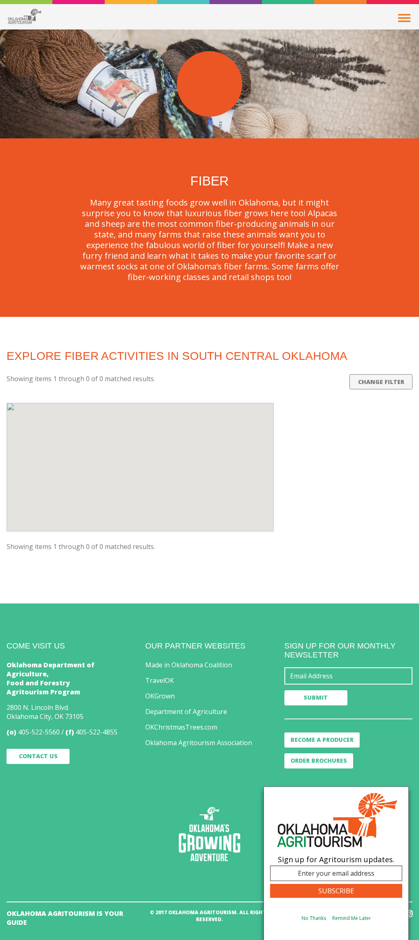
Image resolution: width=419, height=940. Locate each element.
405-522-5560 (39, 732)
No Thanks (314, 918)
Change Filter (381, 382)
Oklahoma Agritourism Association (198, 742)
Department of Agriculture (186, 711)
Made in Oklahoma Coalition (188, 664)
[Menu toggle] (404, 18)
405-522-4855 (96, 732)
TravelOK (159, 680)
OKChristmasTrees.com (181, 727)
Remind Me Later (351, 918)
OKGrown (160, 695)
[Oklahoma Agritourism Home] (25, 16)
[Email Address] (348, 675)
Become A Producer (322, 739)
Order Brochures (319, 760)
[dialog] (336, 863)
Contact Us (38, 756)
